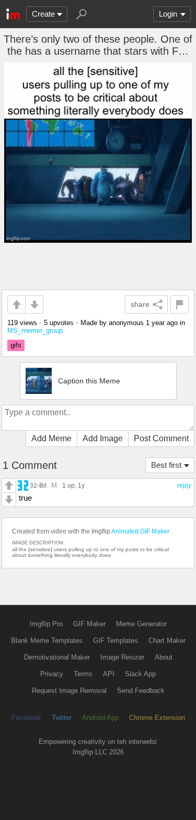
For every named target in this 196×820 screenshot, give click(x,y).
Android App (100, 718)
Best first (166, 465)
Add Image (103, 438)
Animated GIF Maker (140, 531)
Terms (83, 674)
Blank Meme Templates (47, 640)
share (140, 304)
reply (184, 485)
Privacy (51, 674)
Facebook (26, 718)
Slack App (140, 674)
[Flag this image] (179, 304)
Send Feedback (141, 690)
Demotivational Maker (57, 657)
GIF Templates (115, 640)
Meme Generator (141, 624)
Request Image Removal (69, 690)
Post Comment (161, 438)
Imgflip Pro (46, 624)
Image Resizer (122, 657)
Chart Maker (167, 640)
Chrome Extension (157, 718)
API (108, 674)
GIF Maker (89, 624)
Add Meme (51, 438)
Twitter (62, 718)
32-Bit (38, 485)
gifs (15, 345)
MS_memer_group (35, 330)
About (163, 657)
